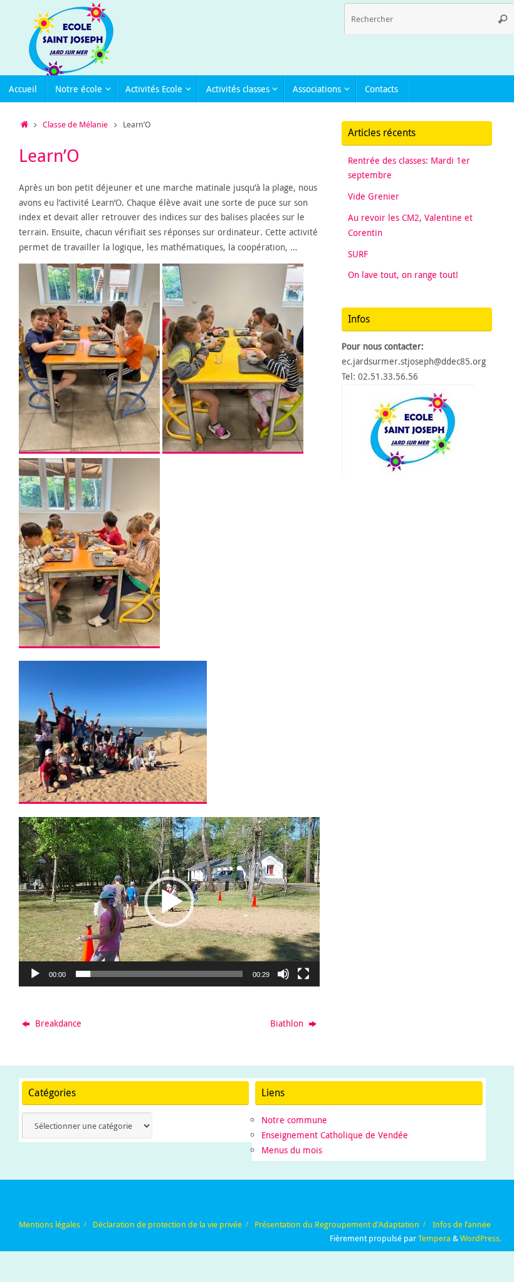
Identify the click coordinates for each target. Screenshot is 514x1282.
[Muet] (283, 974)
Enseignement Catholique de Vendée (334, 1135)
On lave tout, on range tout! (403, 274)
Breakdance (57, 1023)
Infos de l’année (462, 1224)
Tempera (434, 1238)
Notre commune (294, 1120)
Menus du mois (291, 1150)
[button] (169, 902)
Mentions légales (49, 1224)
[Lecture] (35, 974)
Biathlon (288, 1023)
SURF (358, 254)
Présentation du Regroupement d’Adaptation (336, 1224)
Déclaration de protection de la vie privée (167, 1224)
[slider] (159, 974)
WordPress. (480, 1238)
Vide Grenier (373, 196)
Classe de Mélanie (75, 124)
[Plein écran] (303, 974)
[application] (169, 901)
